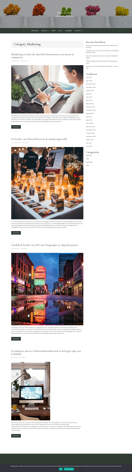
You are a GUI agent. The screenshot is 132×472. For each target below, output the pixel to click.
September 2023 (91, 136)
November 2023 (91, 130)
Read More (16, 127)
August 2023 (90, 139)
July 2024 (89, 116)
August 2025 (90, 90)
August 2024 (90, 113)
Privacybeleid (69, 469)
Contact (78, 30)
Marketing (89, 162)
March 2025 (89, 103)
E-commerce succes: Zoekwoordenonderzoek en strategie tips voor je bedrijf (46, 352)
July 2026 (89, 77)
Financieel (34, 30)
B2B (87, 159)
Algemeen (68, 30)
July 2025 (89, 94)
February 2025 (90, 107)
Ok (61, 469)
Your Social (64, 13)
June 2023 (89, 146)
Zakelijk (44, 30)
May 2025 (89, 97)
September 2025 (91, 87)
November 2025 (91, 84)
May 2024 (89, 120)
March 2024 (89, 123)
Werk (53, 30)
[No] (129, 468)
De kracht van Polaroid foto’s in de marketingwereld (39, 139)
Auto (60, 30)
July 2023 (89, 143)
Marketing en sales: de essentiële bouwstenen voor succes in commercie (42, 56)
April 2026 (89, 80)
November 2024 (91, 110)
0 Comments (23, 60)
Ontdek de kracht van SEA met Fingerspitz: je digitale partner (44, 245)
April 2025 (89, 100)
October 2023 (90, 133)
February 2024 (90, 126)
